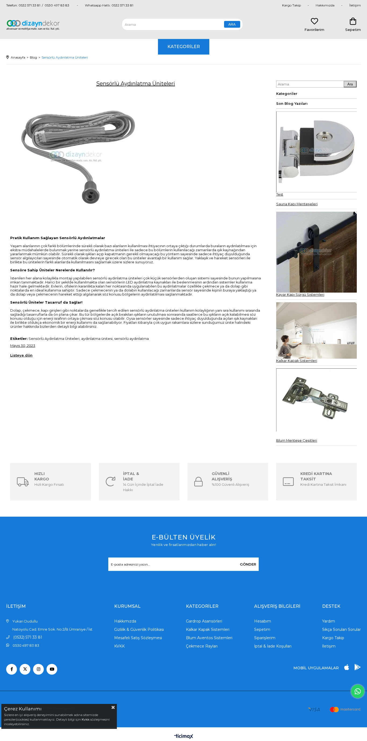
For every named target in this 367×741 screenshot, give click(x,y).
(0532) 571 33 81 (27, 637)
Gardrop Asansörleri (204, 621)
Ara (350, 84)
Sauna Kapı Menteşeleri (297, 204)
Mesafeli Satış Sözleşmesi (138, 637)
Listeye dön (21, 355)
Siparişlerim (264, 637)
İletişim (355, 5)
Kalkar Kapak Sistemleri (207, 629)
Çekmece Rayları (202, 646)
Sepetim (262, 629)
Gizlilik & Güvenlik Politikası (139, 629)
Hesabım (262, 621)
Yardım (328, 621)
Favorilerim (314, 29)
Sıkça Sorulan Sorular (341, 629)
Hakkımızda (325, 5)
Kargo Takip (291, 5)
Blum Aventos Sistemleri (209, 637)
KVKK (119, 646)
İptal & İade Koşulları (273, 646)
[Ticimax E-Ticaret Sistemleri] (183, 737)
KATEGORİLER (183, 46)
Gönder (248, 564)
